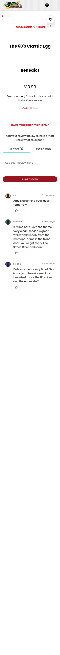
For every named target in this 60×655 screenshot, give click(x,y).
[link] (30, 108)
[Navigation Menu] (55, 5)
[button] (4, 16)
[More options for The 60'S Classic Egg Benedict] (51, 19)
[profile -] (47, 5)
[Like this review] (17, 210)
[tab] (16, 149)
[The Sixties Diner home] (18, 5)
